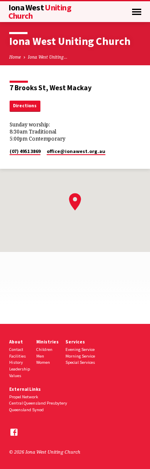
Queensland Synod (26, 409)
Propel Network (23, 397)
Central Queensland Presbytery (38, 403)
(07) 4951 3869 (25, 151)
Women (43, 362)
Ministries (47, 342)
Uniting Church (39, 11)
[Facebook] (14, 432)
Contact (16, 349)
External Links (25, 389)
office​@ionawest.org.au (76, 151)
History (16, 362)
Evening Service (80, 349)
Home (15, 57)
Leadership (19, 369)
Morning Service (80, 356)
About (16, 342)
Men (40, 356)
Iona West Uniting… (48, 57)
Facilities (17, 356)
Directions (25, 106)
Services (75, 342)
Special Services (80, 362)
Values (15, 375)
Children (44, 349)
